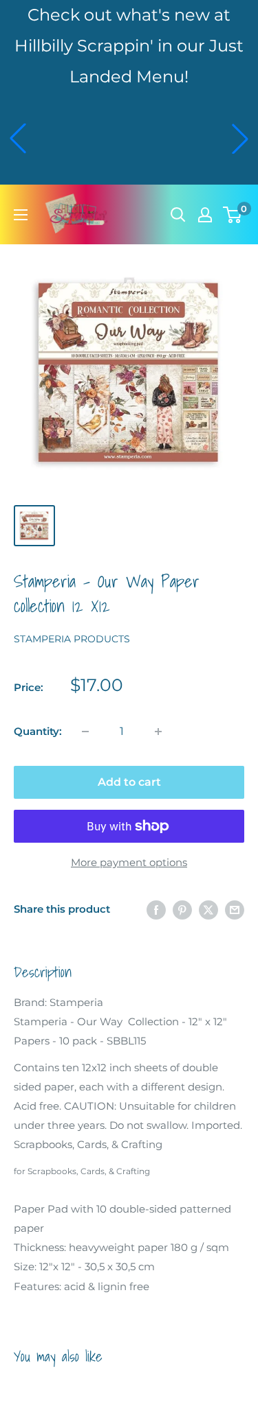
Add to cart (129, 781)
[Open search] (178, 214)
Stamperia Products (72, 639)
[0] (232, 215)
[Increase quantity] (158, 731)
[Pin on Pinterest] (182, 910)
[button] (18, 139)
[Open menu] (21, 214)
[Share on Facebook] (156, 910)
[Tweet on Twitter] (208, 910)
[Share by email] (234, 910)
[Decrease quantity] (85, 731)
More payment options (129, 862)
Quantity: (38, 731)
